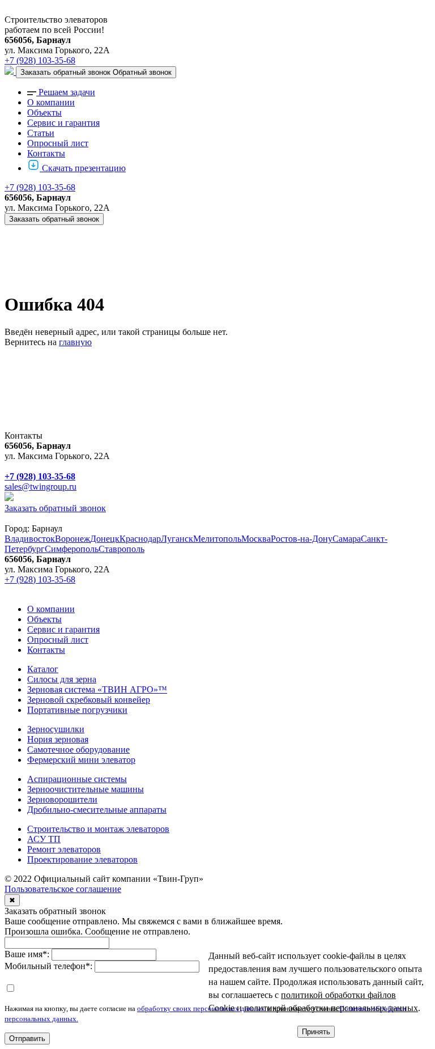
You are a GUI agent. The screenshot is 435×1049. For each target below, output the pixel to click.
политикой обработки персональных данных (331, 1008)
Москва (256, 538)
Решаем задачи (67, 92)
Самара (346, 538)
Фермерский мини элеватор (81, 760)
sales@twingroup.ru (40, 486)
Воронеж (72, 538)
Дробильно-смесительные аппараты (97, 809)
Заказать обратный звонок (54, 219)
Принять (316, 1031)
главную (75, 342)
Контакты (46, 153)
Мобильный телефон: (48, 966)
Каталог (42, 669)
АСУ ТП (44, 839)
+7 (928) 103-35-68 (40, 60)
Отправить (27, 1038)
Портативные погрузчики (77, 710)
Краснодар (140, 538)
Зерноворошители (62, 799)
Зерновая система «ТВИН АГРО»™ (97, 689)
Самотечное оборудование (78, 749)
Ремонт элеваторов (64, 849)
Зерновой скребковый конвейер (88, 699)
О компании (51, 102)
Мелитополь (217, 538)
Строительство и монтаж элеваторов (98, 829)
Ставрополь (121, 549)
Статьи (40, 133)
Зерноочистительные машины (85, 789)
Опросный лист (57, 143)
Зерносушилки (55, 729)
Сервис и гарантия (63, 123)
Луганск (177, 538)
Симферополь (72, 549)
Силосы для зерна (61, 679)
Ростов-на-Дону (301, 538)
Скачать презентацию (84, 168)
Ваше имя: (27, 954)
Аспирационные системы (77, 779)
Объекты (44, 112)
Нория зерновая (57, 739)
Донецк (105, 538)
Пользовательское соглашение (63, 889)
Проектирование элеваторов (82, 859)
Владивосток (30, 538)
